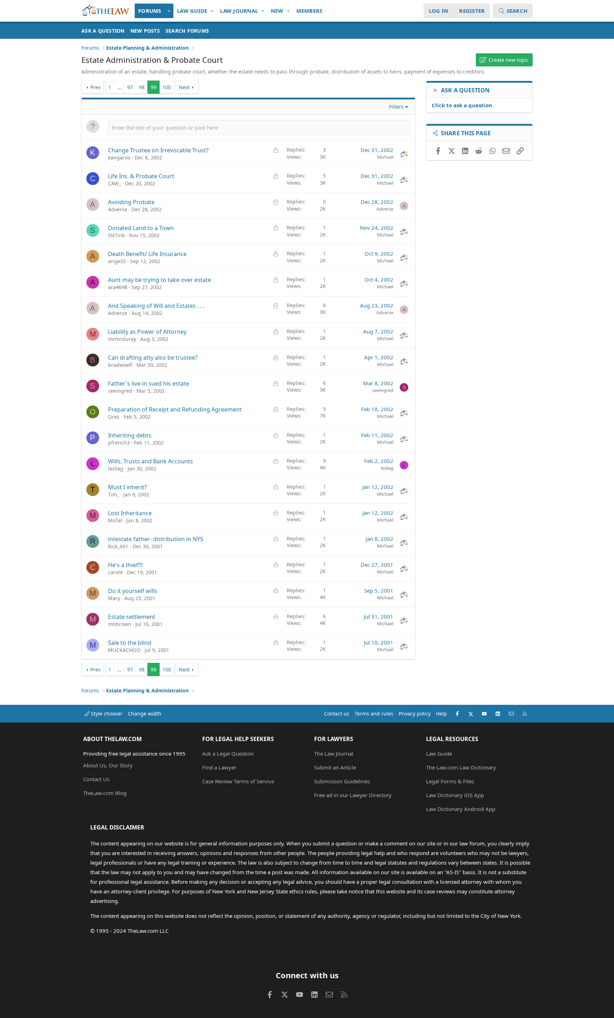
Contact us (336, 713)
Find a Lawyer (219, 767)
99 (153, 87)
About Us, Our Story (108, 765)
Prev (95, 87)
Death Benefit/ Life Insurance (147, 254)
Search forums (187, 30)
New (277, 10)
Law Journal (239, 10)
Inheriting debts (129, 435)
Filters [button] (396, 106)
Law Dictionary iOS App (455, 795)
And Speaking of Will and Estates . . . (156, 306)
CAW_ (114, 183)
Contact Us (96, 779)
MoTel (115, 520)
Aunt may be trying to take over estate (159, 280)
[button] (169, 11)
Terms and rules (374, 713)
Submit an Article (335, 767)
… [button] (119, 87)
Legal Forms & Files (450, 781)
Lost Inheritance (130, 513)
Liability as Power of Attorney (147, 332)
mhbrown (119, 624)
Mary (114, 598)
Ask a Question (103, 30)
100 (166, 87)
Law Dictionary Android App (460, 808)
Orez (113, 416)
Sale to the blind (129, 643)
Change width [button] (144, 713)
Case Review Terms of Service (238, 781)
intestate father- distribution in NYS (155, 539)
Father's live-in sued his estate (148, 383)
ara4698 (117, 287)
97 (130, 87)
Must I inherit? (127, 487)
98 (142, 87)
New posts (145, 30)
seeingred (120, 390)
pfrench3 (119, 442)
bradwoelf (120, 364)
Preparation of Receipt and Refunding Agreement (175, 409)
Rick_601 (118, 546)
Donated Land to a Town (141, 228)
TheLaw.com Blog (104, 792)
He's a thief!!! (125, 565)
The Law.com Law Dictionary (461, 767)
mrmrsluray (122, 339)
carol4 (115, 572)
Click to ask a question (462, 105)
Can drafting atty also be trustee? (153, 357)
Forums (149, 10)
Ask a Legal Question (228, 753)
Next (184, 87)
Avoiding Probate (131, 202)
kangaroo (119, 157)
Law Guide (192, 10)
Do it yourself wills (132, 591)
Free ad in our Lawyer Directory (353, 795)
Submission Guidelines (342, 781)
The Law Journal (333, 753)
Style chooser (106, 713)
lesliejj (115, 468)
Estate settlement (131, 617)
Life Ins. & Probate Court (141, 176)
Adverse (117, 209)
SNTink (116, 235)
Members (309, 10)
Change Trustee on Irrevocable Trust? (158, 150)
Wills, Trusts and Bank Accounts (150, 461)
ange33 (117, 261)
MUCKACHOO (124, 650)
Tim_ (113, 494)
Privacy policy (415, 713)
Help (441, 713)
